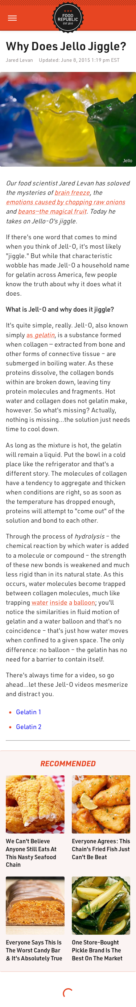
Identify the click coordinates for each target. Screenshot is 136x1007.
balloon (84, 602)
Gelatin (26, 712)
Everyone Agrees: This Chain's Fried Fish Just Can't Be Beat (101, 848)
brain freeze (72, 192)
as (40, 335)
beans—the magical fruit (52, 211)
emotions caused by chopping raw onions (65, 202)
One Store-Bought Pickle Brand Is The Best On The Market (97, 949)
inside (58, 602)
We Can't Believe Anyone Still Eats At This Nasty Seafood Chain (31, 852)
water (40, 602)
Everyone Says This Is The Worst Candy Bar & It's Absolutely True (34, 949)
